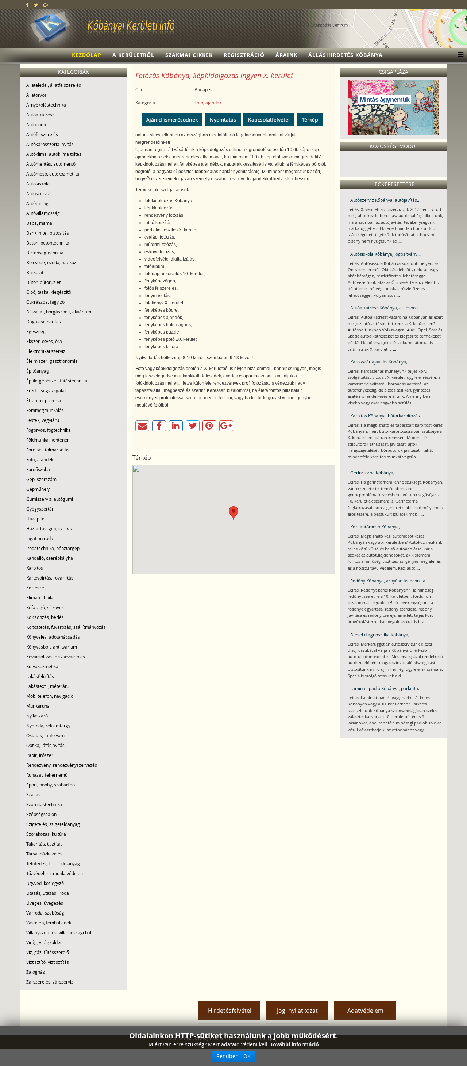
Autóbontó (36, 124)
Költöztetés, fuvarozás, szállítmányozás (66, 627)
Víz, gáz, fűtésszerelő (47, 952)
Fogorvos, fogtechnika (48, 430)
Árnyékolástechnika (46, 105)
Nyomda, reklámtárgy (48, 725)
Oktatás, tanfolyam (45, 735)
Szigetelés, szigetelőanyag (53, 824)
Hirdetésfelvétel (229, 1011)
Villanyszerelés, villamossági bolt (59, 932)
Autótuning (37, 203)
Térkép (310, 119)
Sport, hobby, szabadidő (50, 785)
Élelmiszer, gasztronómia (52, 361)
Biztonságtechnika (44, 252)
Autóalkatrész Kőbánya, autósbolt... (385, 308)
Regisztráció (244, 54)
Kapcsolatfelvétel (269, 119)
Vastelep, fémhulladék (48, 922)
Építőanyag (37, 371)
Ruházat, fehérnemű (46, 775)
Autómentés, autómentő (51, 164)
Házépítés (36, 519)
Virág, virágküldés (44, 942)
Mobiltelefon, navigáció (49, 696)
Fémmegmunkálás (45, 410)
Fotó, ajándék (39, 459)
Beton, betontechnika (47, 243)
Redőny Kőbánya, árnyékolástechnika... (389, 581)
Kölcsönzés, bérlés (45, 617)
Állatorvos (36, 95)
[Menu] (458, 55)
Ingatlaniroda (39, 538)
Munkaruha (38, 706)
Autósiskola (38, 183)
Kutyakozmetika (42, 666)
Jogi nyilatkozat (297, 1011)
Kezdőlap (86, 54)
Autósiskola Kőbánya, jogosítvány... (385, 254)
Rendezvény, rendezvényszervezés (61, 765)
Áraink (286, 54)
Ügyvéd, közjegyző (45, 883)
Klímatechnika (40, 597)
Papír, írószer (39, 755)
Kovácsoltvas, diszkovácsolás (55, 656)
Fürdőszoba (38, 469)
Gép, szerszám (41, 479)
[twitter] (36, 5)
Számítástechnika (44, 804)
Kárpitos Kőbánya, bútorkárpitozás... (386, 416)
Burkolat (34, 272)
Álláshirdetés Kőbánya (345, 54)
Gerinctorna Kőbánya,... (374, 473)
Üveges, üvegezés (44, 903)
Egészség (36, 331)
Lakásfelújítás (40, 676)
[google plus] (46, 5)
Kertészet (36, 587)
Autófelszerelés (42, 134)
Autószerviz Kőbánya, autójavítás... (385, 200)
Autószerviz (38, 193)
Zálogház (35, 972)
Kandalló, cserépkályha (49, 558)
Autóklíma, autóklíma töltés (53, 154)
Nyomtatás (223, 119)
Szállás (33, 794)
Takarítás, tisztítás (44, 844)
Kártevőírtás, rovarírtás (49, 578)
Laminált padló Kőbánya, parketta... (385, 688)
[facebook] (27, 5)
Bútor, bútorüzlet (43, 282)
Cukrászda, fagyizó (45, 302)
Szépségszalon (41, 814)
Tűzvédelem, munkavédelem (55, 873)
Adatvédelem (365, 1011)
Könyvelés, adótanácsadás (53, 637)
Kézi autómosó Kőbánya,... (376, 527)
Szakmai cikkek (189, 54)
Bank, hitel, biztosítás (47, 233)
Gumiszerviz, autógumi (49, 499)
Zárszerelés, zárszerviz (49, 982)
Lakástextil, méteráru (47, 686)
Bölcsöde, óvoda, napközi (51, 262)
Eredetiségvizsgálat (46, 390)
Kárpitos (34, 568)
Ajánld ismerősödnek (172, 119)
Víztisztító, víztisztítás (47, 962)
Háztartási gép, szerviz (49, 528)
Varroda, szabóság (45, 913)
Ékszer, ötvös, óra (44, 341)
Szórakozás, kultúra (46, 834)
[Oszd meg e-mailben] (142, 425)
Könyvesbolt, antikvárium (51, 647)
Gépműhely (38, 489)
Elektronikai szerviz (45, 351)
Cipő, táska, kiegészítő (48, 292)
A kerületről (133, 54)
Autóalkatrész (40, 115)
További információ (294, 1044)
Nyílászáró (37, 716)
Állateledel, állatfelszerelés (53, 85)
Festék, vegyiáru (42, 420)
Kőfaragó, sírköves (45, 607)
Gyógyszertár (40, 509)
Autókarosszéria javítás (50, 144)
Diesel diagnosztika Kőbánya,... (381, 635)
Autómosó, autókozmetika (52, 174)
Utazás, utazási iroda (47, 893)
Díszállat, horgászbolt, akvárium (58, 312)
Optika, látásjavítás (45, 745)
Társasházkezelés (44, 854)
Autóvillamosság (43, 213)
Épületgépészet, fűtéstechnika (56, 381)
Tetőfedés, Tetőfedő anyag (53, 863)
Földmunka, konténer (47, 440)
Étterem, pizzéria (43, 400)
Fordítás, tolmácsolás (47, 450)
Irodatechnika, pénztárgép (53, 548)
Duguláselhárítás (43, 321)
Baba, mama (39, 223)
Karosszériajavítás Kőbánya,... (380, 362)
